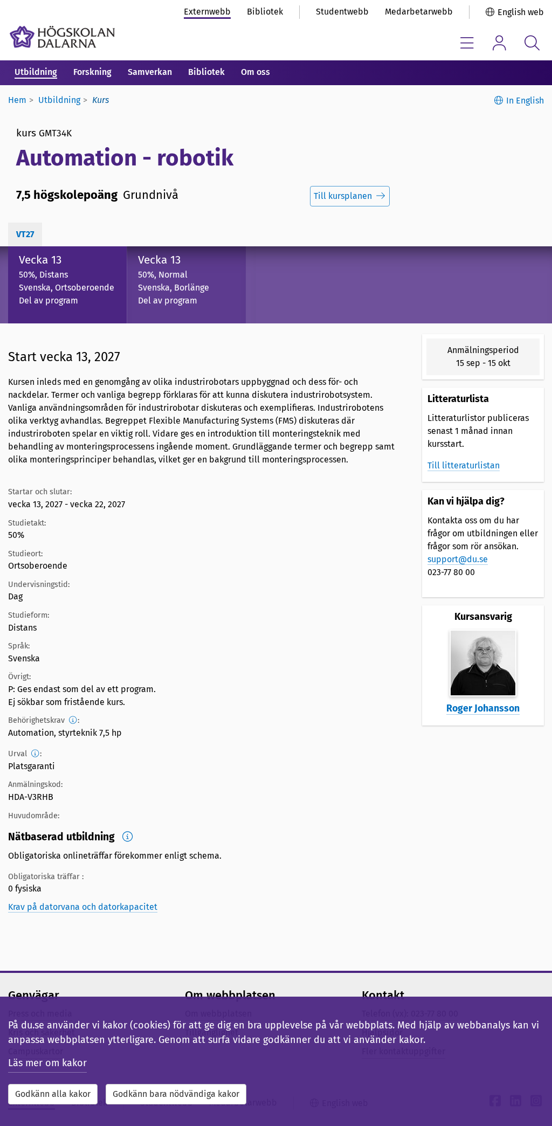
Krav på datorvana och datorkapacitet (82, 907)
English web (521, 12)
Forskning (92, 72)
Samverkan (150, 72)
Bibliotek (265, 11)
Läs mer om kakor (47, 1063)
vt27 (25, 234)
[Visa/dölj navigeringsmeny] (467, 43)
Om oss (255, 72)
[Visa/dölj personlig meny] (499, 43)
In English (525, 100)
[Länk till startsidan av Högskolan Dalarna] (62, 37)
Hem (17, 100)
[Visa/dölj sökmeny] (532, 43)
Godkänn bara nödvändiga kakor (176, 1094)
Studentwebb (342, 11)
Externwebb (207, 11)
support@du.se (457, 559)
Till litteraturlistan (463, 465)
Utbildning (36, 72)
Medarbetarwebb (419, 11)
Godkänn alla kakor (53, 1094)
